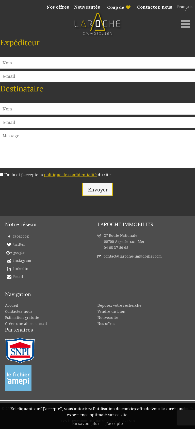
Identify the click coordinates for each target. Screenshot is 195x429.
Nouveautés (87, 7)
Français (184, 6)
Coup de (115, 7)
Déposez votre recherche (119, 305)
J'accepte (114, 423)
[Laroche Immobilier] (98, 36)
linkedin (20, 268)
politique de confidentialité (70, 175)
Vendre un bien (111, 311)
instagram (22, 260)
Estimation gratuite (22, 317)
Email (18, 276)
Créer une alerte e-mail (26, 323)
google (19, 252)
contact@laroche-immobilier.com (133, 256)
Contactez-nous (154, 7)
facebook (21, 236)
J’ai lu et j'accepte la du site (57, 175)
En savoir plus (85, 423)
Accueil (11, 305)
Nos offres (57, 7)
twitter (19, 244)
